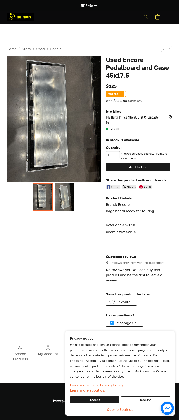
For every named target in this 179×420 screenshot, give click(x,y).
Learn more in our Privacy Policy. (97, 385)
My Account (48, 353)
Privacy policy (60, 401)
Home (11, 49)
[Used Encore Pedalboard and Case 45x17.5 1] (64, 197)
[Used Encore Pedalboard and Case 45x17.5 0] (43, 197)
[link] (90, 5)
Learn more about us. (87, 390)
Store (26, 49)
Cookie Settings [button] (120, 409)
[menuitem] (163, 49)
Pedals (55, 49)
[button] (20, 17)
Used (40, 49)
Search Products (20, 356)
